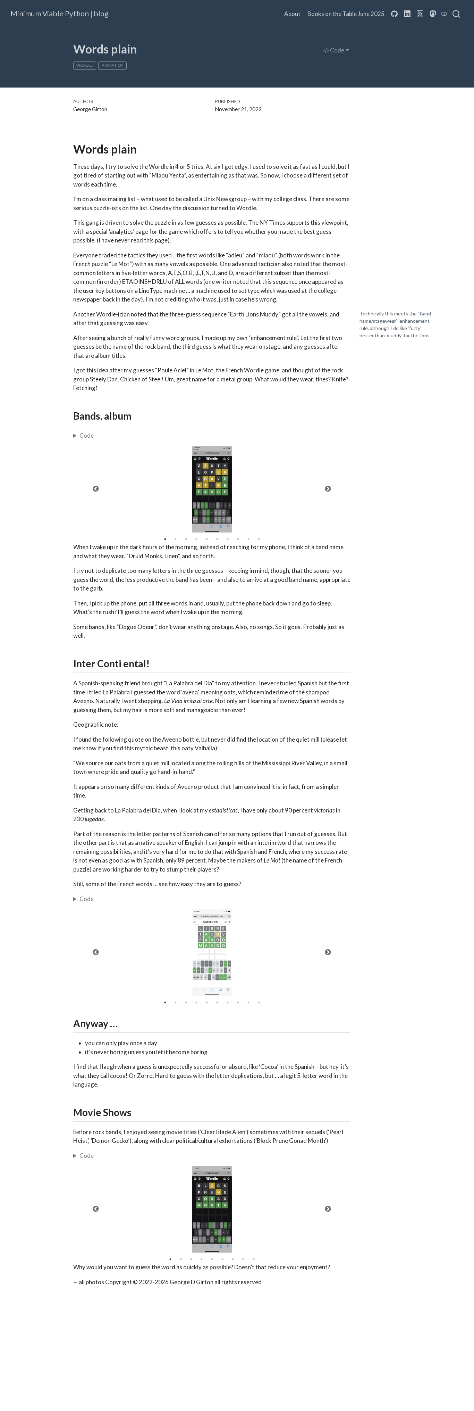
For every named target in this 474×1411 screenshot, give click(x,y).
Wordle (84, 65)
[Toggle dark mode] (444, 13)
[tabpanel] (212, 489)
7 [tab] (227, 539)
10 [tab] (258, 539)
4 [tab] (196, 539)
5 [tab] (206, 539)
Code (336, 50)
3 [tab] (186, 539)
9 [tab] (248, 539)
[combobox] (457, 14)
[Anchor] (138, 415)
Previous (95, 489)
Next (327, 489)
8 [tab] (238, 539)
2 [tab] (175, 539)
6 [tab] (217, 539)
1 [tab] (165, 539)
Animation (113, 65)
